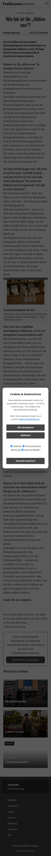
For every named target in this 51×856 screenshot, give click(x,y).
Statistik (17, 446)
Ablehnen (26, 435)
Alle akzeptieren (25, 427)
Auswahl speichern (25, 461)
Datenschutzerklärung (29, 419)
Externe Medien (32, 449)
